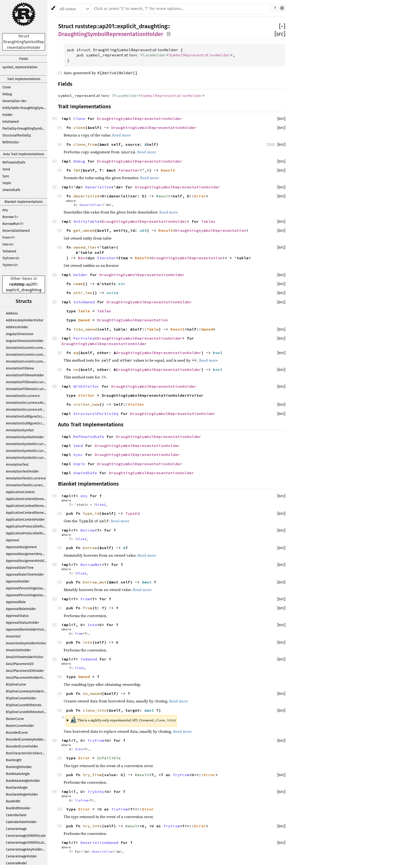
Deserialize (98, 187)
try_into (92, 826)
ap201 (31, 284)
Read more (121, 135)
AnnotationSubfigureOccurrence (26, 416)
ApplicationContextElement (26, 499)
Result (168, 170)
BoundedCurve (17, 733)
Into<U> (8, 244)
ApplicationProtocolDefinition (26, 526)
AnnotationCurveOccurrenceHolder (26, 362)
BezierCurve (15, 719)
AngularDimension (19, 334)
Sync (5, 176)
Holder (7, 115)
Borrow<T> (10, 217)
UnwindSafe (11, 190)
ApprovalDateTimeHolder (25, 575)
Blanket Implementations (23, 202)
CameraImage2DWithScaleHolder (26, 843)
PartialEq (84, 338)
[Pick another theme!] (53, 8)
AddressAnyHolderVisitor (24, 320)
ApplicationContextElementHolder (26, 513)
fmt (76, 170)
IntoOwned (10, 122)
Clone (6, 87)
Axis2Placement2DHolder (25, 671)
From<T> (8, 238)
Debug (7, 94)
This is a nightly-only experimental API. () (123, 719)
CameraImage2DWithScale (26, 836)
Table (84, 311)
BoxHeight (14, 760)
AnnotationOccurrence (23, 396)
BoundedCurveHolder (22, 746)
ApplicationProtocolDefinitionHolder (26, 533)
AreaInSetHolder (18, 650)
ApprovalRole (16, 602)
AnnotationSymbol (20, 430)
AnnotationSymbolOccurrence (26, 444)
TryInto (96, 791)
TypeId (132, 513)
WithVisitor (10, 142)
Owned (84, 320)
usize (112, 292)
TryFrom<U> (11, 258)
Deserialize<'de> (14, 101)
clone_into (95, 710)
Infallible (109, 758)
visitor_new (86, 404)
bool (217, 352)
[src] (280, 34)
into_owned (85, 329)
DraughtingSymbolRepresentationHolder (110, 34)
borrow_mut (95, 582)
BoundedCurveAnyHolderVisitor (26, 740)
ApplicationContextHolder (25, 520)
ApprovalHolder (17, 581)
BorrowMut (91, 564)
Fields (23, 59)
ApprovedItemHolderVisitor (26, 630)
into (87, 642)
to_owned (92, 693)
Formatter (129, 170)
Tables (208, 221)
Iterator (106, 257)
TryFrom (96, 740)
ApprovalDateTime (20, 568)
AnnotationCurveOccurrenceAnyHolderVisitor (26, 355)
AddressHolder (17, 327)
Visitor (86, 395)
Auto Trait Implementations (23, 154)
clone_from (85, 144)
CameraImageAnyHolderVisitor (26, 849)
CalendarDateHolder (21, 822)
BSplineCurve (16, 685)
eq (75, 352)
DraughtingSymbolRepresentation (210, 230)
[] (282, 26)
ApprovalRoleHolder (21, 609)
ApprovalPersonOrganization (26, 588)
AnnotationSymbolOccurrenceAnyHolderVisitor (26, 451)
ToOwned (9, 251)
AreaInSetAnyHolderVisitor (26, 643)
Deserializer (91, 205)
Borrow (87, 530)
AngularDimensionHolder (25, 341)
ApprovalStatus (17, 616)
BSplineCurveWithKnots (23, 705)
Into (92, 624)
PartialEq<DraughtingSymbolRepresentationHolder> (24, 129)
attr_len (82, 292)
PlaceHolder (153, 55)
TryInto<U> (10, 265)
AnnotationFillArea (20, 368)
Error (200, 196)
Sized (100, 504)
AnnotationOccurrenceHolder (26, 410)
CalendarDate (16, 815)
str (121, 283)
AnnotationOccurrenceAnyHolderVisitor (26, 403)
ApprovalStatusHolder (22, 623)
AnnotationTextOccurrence (26, 478)
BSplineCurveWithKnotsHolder (26, 712)
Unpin (6, 183)
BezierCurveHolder (20, 726)
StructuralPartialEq (16, 135)
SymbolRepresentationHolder (199, 55)
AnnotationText (17, 465)
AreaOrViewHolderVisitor (24, 657)
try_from (92, 774)
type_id (91, 513)
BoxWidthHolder (18, 808)
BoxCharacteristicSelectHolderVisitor (26, 753)
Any (5, 210)
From (85, 598)
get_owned (84, 230)
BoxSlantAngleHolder (22, 794)
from (87, 608)
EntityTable (86, 221)
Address (12, 313)
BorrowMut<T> (13, 224)
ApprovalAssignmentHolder (26, 561)
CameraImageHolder (21, 856)
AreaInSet (13, 636)
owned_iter (85, 247)
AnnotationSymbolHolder (25, 437)
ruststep (16, 284)
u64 (143, 230)
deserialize (86, 196)
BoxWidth (13, 801)
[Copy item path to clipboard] (168, 33)
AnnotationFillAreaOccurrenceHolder (26, 389)
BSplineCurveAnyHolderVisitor (26, 691)
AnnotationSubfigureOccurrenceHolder (26, 423)
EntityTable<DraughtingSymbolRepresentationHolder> (24, 108)
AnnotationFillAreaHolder (25, 375)
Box (81, 257)
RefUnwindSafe (13, 162)
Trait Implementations (23, 79)
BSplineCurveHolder (21, 698)
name (78, 283)
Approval (12, 540)
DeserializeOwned (16, 231)
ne (75, 369)
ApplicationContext (20, 492)
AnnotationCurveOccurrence (26, 348)
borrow (90, 547)
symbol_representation (19, 67)
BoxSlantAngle (17, 788)
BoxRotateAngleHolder (23, 781)
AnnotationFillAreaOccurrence (26, 382)
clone (79, 127)
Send (6, 169)
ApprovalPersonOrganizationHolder (26, 595)
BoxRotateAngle (18, 774)
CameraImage (16, 829)
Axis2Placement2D (20, 664)
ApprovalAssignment (21, 547)
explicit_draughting (23, 289)
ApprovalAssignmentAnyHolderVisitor (26, 554)
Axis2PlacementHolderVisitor (26, 678)
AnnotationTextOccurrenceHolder (26, 485)
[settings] (282, 8)
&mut (148, 582)
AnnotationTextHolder (22, 471)
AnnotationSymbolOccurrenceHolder (26, 458)
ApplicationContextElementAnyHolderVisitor (26, 506)
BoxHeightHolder (19, 767)
